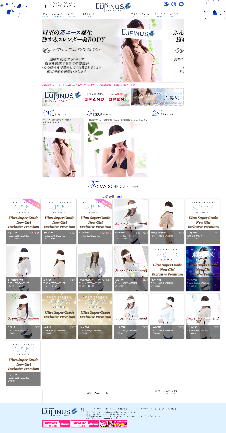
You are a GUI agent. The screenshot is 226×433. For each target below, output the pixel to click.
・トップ (82, 409)
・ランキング (158, 409)
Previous (45, 50)
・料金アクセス (122, 409)
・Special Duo (145, 409)
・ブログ (134, 409)
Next (180, 50)
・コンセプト (171, 409)
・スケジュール (108, 409)
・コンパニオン (94, 409)
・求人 (82, 411)
